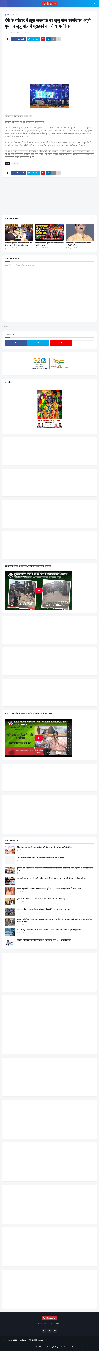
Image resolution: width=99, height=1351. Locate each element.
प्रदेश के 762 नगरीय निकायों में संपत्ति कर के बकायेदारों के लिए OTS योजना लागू (41, 899)
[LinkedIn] (48, 39)
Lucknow (14, 14)
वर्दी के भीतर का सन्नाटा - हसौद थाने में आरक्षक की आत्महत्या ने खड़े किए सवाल (40, 857)
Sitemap (75, 1347)
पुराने (94, 326)
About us (20, 1347)
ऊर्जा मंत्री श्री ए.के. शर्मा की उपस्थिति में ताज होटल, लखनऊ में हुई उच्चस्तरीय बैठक (18, 244)
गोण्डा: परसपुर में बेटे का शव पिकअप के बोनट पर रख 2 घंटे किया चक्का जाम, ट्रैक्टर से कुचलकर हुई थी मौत (49, 929)
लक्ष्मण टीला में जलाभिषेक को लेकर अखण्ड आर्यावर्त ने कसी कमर (78, 244)
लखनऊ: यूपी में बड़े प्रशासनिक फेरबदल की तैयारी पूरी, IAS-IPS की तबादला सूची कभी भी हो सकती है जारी (49, 888)
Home (11, 1347)
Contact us (86, 1347)
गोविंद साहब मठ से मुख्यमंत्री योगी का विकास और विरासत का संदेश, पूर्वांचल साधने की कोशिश (44, 847)
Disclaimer (65, 1347)
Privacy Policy (52, 1347)
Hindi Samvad (23, 1340)
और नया (6, 326)
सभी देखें (91, 218)
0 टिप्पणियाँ (26, 32)
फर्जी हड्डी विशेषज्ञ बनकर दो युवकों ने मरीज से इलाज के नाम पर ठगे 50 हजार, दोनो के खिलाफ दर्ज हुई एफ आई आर (51, 878)
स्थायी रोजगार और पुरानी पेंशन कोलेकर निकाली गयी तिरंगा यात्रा (49, 244)
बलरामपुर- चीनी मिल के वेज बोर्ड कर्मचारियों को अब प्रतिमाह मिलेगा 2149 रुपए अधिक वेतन (44, 940)
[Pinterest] (43, 39)
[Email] (53, 39)
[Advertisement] (49, 64)
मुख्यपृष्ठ (7, 14)
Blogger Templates (49, 1342)
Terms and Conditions (35, 1347)
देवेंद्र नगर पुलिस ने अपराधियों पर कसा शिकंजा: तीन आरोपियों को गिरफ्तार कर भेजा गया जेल (44, 909)
